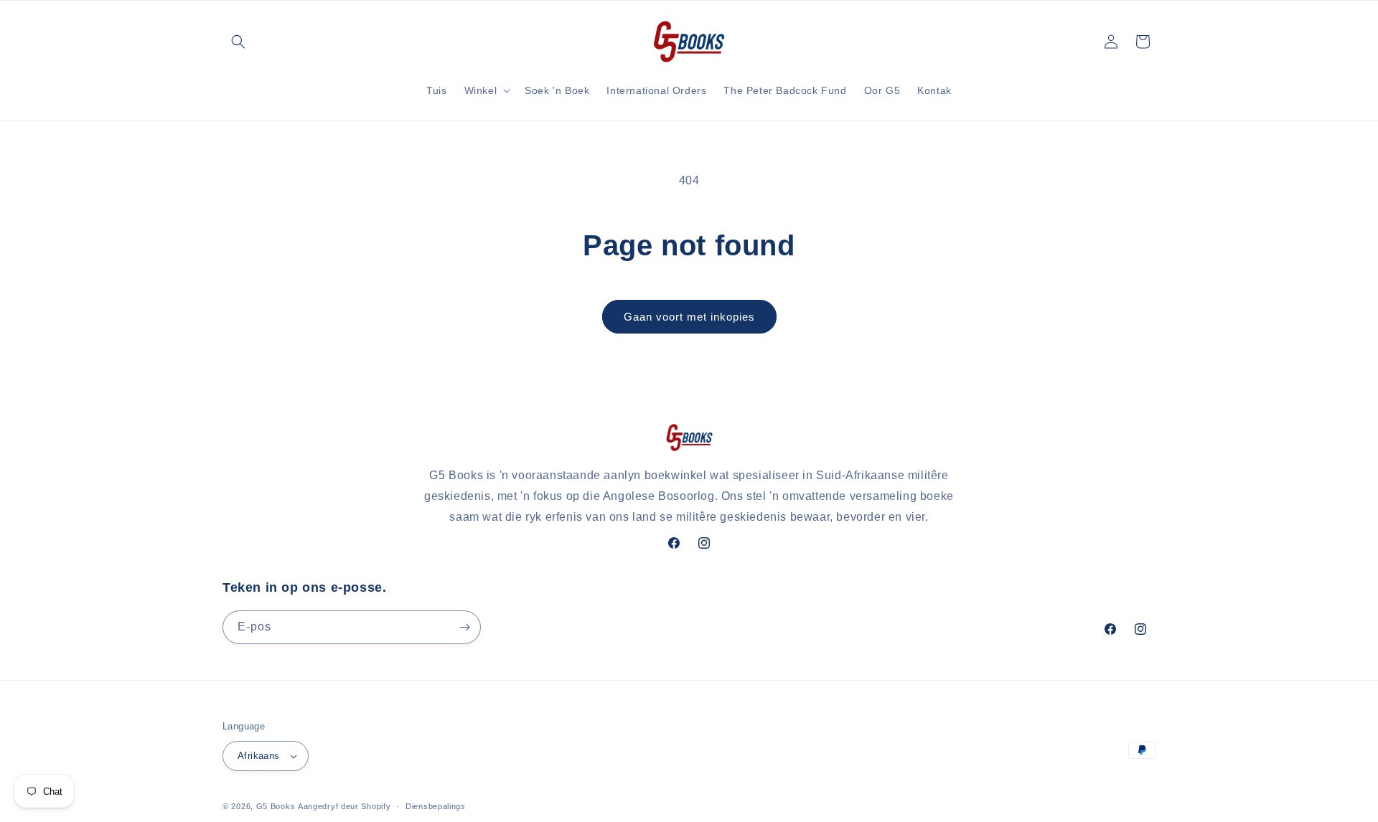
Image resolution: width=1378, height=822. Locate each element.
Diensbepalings (436, 806)
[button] (238, 41)
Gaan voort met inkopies (689, 317)
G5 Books (276, 806)
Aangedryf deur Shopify (344, 806)
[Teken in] (464, 627)
